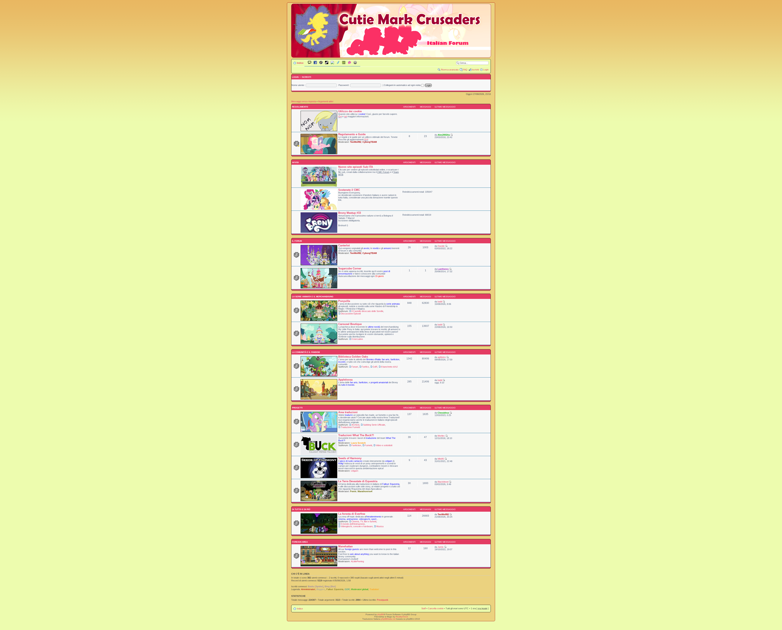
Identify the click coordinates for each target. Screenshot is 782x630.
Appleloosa (345, 379)
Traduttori (374, 589)
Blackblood (443, 482)
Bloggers (320, 589)
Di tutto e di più (300, 509)
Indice (300, 63)
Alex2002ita (444, 135)
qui (345, 116)
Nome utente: (298, 85)
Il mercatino (357, 339)
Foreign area (299, 542)
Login (486, 69)
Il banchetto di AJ (389, 366)
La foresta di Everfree (351, 513)
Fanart (354, 366)
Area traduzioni (348, 412)
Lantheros (443, 269)
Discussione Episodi (351, 313)
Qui (340, 116)
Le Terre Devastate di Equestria (357, 481)
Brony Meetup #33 (349, 212)
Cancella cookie (436, 608)
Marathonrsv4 (365, 491)
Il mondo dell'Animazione (353, 524)
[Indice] (391, 54)
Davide (441, 246)
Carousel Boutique (350, 324)
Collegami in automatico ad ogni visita (402, 85)
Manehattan (345, 546)
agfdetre (442, 357)
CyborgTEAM (369, 142)
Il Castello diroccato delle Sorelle (367, 311)
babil (440, 301)
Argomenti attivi (325, 101)
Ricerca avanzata (449, 69)
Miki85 (441, 459)
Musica (379, 526)
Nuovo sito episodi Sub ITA (355, 166)
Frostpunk (382, 600)
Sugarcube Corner (349, 268)
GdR (375, 366)
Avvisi (295, 162)
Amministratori (308, 589)
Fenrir (353, 491)
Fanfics (365, 366)
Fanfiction (356, 445)
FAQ (465, 69)
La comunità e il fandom (305, 352)
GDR (347, 589)
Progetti (297, 408)
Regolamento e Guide (352, 134)
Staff (423, 608)
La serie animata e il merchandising (312, 296)
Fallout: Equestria (334, 589)
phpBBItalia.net (388, 619)
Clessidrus (443, 413)
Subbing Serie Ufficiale (374, 425)
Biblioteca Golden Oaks (353, 356)
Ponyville (344, 301)
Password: (343, 85)
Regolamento (299, 107)
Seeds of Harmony (349, 458)
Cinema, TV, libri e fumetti (363, 521)
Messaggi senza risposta (303, 101)
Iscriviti (475, 69)
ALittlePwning (357, 561)
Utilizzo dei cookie (350, 111)
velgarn (354, 471)
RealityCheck (402, 617)
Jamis (441, 547)
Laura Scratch (358, 443)
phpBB (380, 614)
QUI (366, 139)
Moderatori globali (359, 589)
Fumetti (368, 445)
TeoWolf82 (355, 142)
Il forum (296, 241)
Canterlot (344, 245)
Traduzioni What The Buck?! (356, 435)
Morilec (441, 436)
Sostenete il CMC (349, 189)
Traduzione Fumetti (350, 427)
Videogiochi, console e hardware (357, 526)
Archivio (355, 425)
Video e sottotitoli (384, 445)
